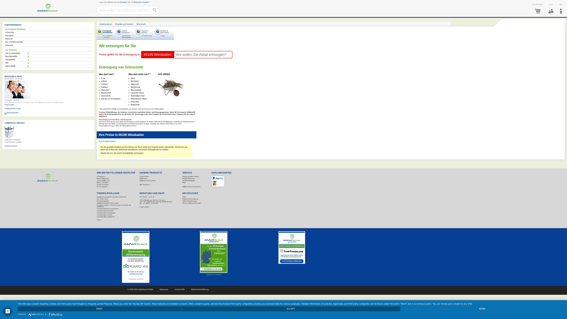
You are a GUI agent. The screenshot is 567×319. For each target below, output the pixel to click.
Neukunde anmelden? (141, 2)
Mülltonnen (143, 178)
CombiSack (101, 176)
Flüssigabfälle (10, 59)
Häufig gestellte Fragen (13, 108)
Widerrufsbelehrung (189, 201)
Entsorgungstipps (103, 201)
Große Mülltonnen (103, 181)
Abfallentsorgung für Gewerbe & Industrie (111, 197)
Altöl (6, 63)
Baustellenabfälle (11, 56)
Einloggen (123, 2)
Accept (290, 308)
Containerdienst (105, 24)
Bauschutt (9, 39)
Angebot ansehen (11, 146)
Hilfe (560, 4)
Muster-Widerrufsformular (191, 203)
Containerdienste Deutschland (107, 209)
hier (111, 153)
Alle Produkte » (145, 184)
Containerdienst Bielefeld (105, 217)
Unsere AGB (180, 289)
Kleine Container (102, 182)
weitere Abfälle (10, 66)
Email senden (9, 105)
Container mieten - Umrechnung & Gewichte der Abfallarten (114, 206)
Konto (551, 4)
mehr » (99, 220)
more (482, 308)
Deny (99, 308)
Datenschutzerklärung (190, 199)
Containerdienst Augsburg (106, 213)
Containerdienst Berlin (104, 215)
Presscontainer (102, 187)
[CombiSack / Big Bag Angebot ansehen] (9, 138)
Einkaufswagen (537, 4)
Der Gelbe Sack (102, 199)
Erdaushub (9, 45)
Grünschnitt (9, 32)
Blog (183, 182)
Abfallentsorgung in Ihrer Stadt (107, 203)
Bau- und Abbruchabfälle (14, 42)
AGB (184, 197)
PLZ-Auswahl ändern (107, 141)
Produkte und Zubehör (124, 24)
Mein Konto (141, 24)
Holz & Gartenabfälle (12, 53)
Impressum (163, 289)
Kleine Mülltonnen (103, 178)
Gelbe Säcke (144, 176)
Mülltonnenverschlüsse (148, 181)
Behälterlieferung (188, 178)
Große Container (103, 184)
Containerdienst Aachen (105, 211)
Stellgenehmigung (188, 181)
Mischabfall (9, 35)
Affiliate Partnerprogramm (191, 187)
